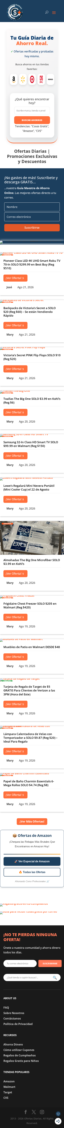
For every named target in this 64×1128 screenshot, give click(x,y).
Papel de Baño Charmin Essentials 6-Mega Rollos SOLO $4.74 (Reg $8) (28, 783)
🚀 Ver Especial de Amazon (32, 861)
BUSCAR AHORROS (32, 120)
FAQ (6, 1007)
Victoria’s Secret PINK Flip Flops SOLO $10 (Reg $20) (32, 357)
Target (7, 1092)
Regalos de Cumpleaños (19, 1055)
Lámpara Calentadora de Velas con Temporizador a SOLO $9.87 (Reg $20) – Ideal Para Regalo (30, 737)
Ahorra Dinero (13, 1044)
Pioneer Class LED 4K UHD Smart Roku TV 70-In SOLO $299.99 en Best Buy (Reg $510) (31, 264)
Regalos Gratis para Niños (21, 1061)
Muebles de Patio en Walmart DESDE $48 (31, 647)
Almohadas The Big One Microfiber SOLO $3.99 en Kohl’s (31, 562)
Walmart (9, 1087)
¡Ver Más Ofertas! (32, 821)
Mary (9, 334)
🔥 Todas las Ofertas (32, 872)
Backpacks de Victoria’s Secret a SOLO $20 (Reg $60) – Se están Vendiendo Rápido (29, 311)
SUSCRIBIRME (50, 963)
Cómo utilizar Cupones (18, 1050)
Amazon (9, 1081)
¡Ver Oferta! (14, 278)
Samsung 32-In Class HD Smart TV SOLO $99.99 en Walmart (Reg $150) (30, 444)
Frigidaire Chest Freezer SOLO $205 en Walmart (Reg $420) (29, 605)
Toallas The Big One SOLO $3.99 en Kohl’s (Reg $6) (31, 400)
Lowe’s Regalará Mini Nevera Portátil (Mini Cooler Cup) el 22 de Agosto (28, 487)
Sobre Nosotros (13, 1013)
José (9, 287)
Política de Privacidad (18, 1024)
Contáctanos (12, 1018)
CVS (5, 1098)
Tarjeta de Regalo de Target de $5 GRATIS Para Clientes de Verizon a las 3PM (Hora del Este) (29, 690)
